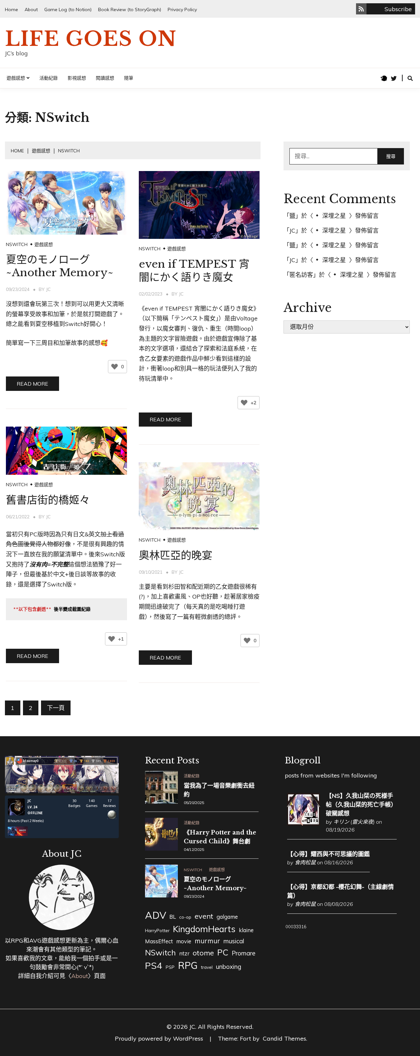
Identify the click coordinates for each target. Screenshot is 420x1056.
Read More (32, 383)
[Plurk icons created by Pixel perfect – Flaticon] (384, 78)
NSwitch (17, 244)
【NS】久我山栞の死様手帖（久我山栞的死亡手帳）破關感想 (361, 804)
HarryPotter (157, 930)
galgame (227, 916)
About (31, 9)
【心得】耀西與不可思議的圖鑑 (328, 854)
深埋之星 (334, 216)
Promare (243, 953)
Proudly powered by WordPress (160, 1038)
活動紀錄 (48, 78)
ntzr (184, 953)
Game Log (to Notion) (68, 9)
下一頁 (56, 708)
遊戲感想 (16, 78)
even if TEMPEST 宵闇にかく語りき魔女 (194, 271)
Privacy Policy (182, 9)
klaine (246, 930)
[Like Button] (114, 367)
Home (11, 9)
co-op (185, 917)
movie (183, 941)
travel (207, 967)
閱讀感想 (105, 78)
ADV (155, 915)
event (204, 916)
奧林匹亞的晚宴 (175, 555)
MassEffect (159, 941)
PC (222, 952)
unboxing (228, 966)
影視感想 (77, 78)
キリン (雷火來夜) (354, 821)
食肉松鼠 (305, 862)
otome (203, 952)
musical (233, 941)
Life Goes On (91, 39)
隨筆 (128, 78)
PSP (170, 967)
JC (48, 289)
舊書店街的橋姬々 (48, 500)
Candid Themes (284, 1038)
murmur (207, 940)
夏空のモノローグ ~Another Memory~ (60, 266)
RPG (188, 965)
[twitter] (394, 78)
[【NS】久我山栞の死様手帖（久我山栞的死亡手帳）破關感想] (303, 823)
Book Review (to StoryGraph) (129, 9)
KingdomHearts (204, 928)
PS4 (153, 965)
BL (172, 916)
